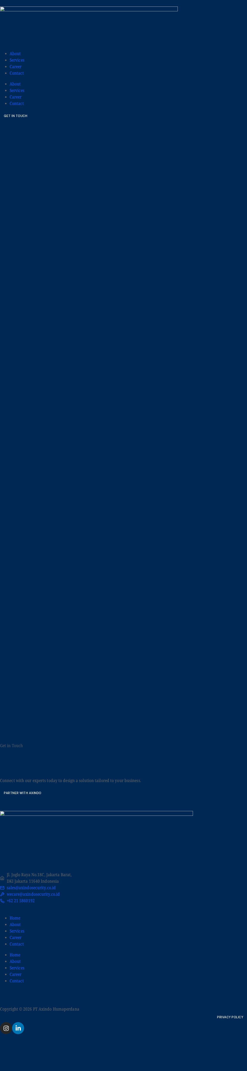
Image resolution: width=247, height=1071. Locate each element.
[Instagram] (6, 1028)
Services (17, 60)
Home (15, 918)
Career (16, 66)
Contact (17, 73)
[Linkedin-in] (18, 1028)
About (15, 53)
